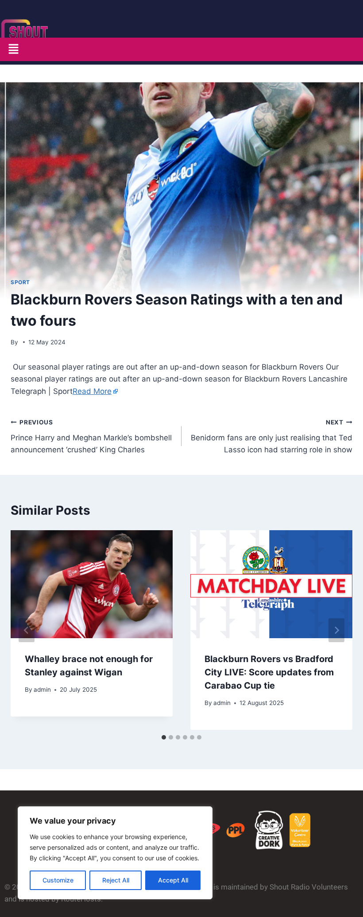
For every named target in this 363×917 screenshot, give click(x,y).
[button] (13, 49)
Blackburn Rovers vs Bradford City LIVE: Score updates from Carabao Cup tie (269, 672)
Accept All (173, 880)
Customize (57, 880)
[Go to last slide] (27, 630)
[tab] (164, 737)
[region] (115, 852)
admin (42, 689)
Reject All (115, 880)
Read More (92, 391)
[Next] (336, 630)
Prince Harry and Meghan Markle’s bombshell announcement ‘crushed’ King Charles (91, 436)
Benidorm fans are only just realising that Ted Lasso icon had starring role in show (271, 436)
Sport (20, 282)
